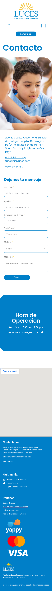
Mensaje (9, 257)
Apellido (9, 201)
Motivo (8, 242)
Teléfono (10, 228)
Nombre (9, 187)
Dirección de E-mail (14, 215)
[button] (9, 26)
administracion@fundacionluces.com (17, 159)
